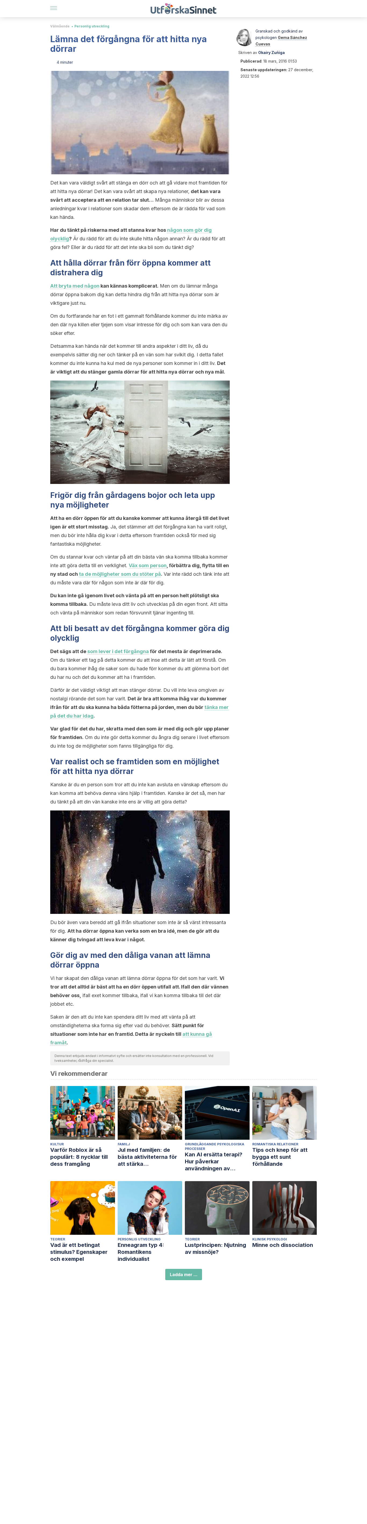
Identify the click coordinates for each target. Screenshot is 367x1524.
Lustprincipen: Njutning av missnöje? (215, 1248)
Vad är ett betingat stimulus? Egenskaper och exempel (78, 1252)
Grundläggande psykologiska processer (214, 1146)
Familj (124, 1144)
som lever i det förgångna (118, 651)
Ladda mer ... (183, 1274)
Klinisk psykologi (269, 1239)
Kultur (57, 1144)
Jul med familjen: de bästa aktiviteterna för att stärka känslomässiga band (147, 1157)
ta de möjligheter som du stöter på (120, 574)
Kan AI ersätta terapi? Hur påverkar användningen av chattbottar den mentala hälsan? (217, 1161)
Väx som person (148, 565)
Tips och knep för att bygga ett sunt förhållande (280, 1157)
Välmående (60, 26)
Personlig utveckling (91, 26)
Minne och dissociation (282, 1245)
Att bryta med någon (74, 286)
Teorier (57, 1239)
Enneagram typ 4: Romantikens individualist (141, 1252)
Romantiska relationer (275, 1144)
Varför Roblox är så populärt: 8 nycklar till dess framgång (79, 1157)
